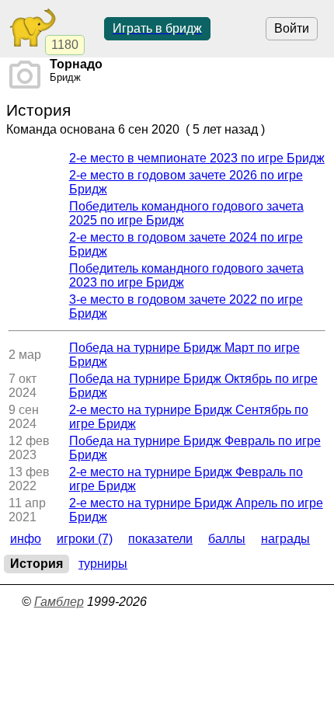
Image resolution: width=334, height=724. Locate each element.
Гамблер (59, 601)
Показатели (160, 538)
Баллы (226, 538)
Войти (291, 28)
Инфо (25, 538)
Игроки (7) (85, 538)
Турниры (102, 563)
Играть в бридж (157, 28)
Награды (285, 538)
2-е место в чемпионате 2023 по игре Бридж (197, 158)
